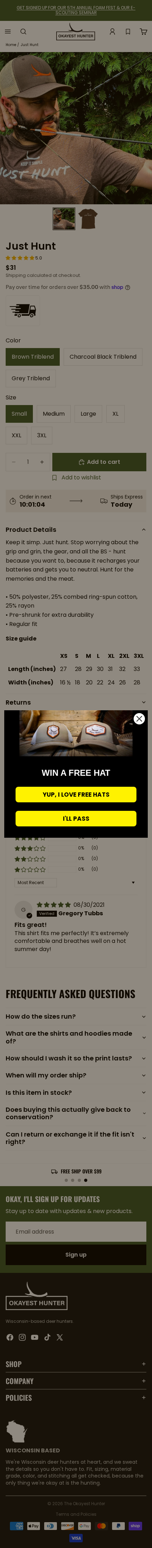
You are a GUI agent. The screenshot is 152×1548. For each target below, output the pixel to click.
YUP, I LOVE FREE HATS (76, 794)
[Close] (139, 718)
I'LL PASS (76, 818)
